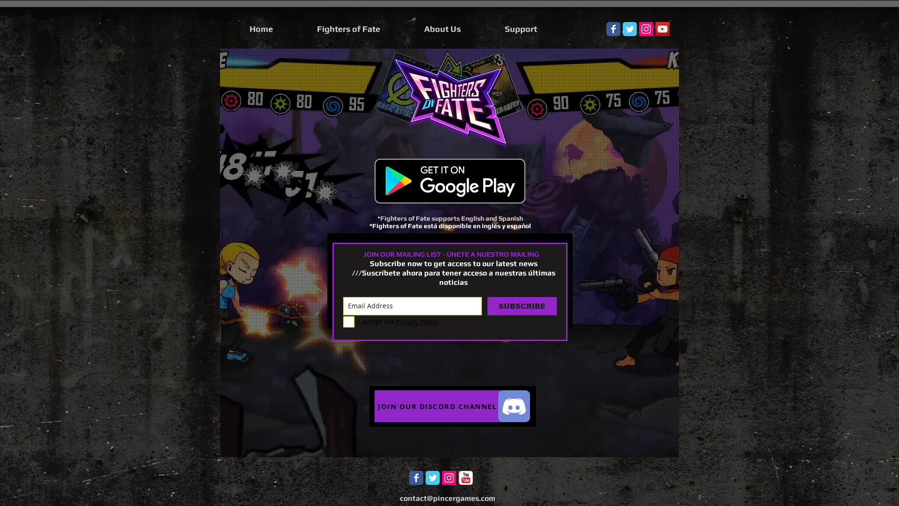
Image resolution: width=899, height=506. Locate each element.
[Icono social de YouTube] (663, 29)
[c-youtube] (466, 478)
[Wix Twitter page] (630, 29)
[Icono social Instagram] (646, 29)
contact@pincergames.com (447, 498)
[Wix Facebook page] (613, 29)
